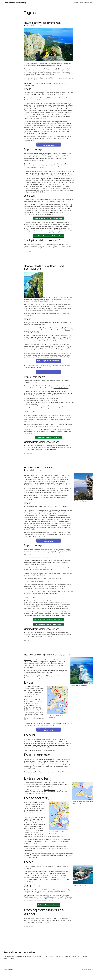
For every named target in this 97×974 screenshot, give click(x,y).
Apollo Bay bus (36, 402)
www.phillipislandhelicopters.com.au (57, 879)
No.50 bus (35, 398)
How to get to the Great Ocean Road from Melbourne (44, 267)
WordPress (90, 969)
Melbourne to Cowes (50, 750)
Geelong (36, 332)
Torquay (64, 299)
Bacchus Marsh (28, 518)
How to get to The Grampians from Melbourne (40, 469)
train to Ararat (61, 588)
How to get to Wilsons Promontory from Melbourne (42, 24)
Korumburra (27, 123)
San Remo (27, 690)
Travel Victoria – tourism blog (15, 3)
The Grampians (28, 475)
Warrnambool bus (35, 406)
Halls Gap (32, 529)
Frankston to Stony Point (37, 786)
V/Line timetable (34, 578)
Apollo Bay (55, 357)
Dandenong (59, 759)
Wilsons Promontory (30, 64)
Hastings (26, 828)
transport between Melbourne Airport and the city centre (46, 245)
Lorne (49, 357)
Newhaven (60, 741)
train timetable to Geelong (61, 388)
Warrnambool (43, 301)
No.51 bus (35, 400)
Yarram (60, 155)
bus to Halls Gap (52, 593)
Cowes (52, 743)
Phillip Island (65, 224)
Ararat (26, 523)
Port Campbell (65, 357)
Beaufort (28, 521)
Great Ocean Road (51, 297)
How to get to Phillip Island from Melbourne (47, 654)
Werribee (67, 330)
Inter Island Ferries (49, 790)
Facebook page (59, 184)
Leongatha (35, 123)
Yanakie (46, 129)
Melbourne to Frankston (31, 784)
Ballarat (45, 518)
